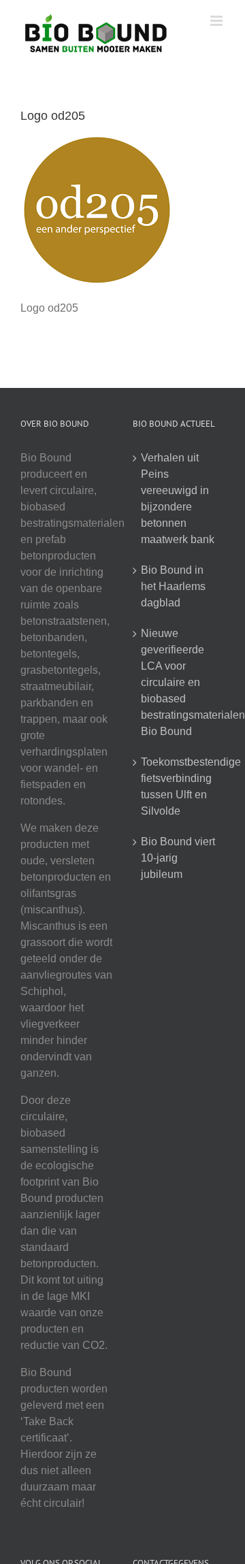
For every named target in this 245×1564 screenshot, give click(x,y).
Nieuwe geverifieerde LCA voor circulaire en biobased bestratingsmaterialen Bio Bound (179, 682)
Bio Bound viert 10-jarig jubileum (178, 858)
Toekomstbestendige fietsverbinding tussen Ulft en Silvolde (179, 786)
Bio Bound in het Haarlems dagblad (173, 586)
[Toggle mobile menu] (217, 21)
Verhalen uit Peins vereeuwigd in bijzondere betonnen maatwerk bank (177, 498)
